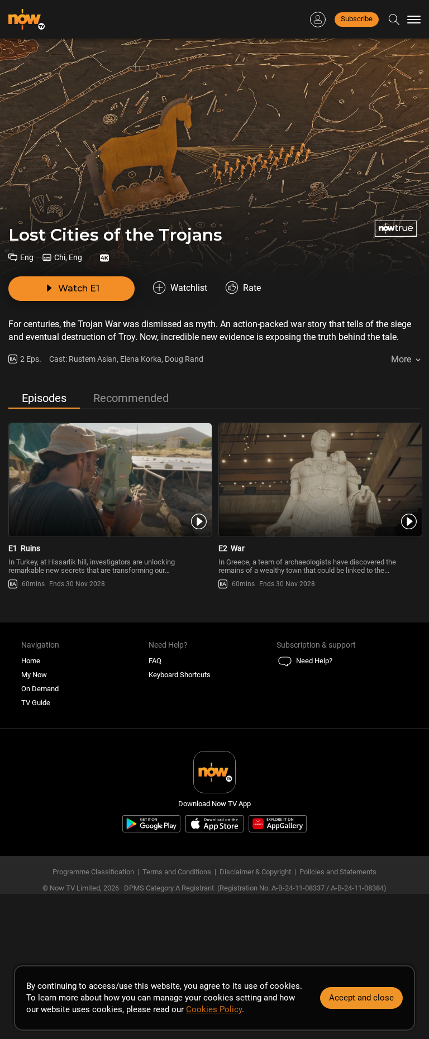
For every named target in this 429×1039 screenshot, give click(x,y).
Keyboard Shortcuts (180, 675)
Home (30, 661)
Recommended (131, 398)
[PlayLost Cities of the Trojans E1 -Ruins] (109, 480)
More (401, 359)
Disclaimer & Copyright (255, 872)
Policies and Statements (337, 872)
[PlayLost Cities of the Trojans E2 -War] (319, 480)
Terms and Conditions (176, 872)
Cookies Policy (214, 1009)
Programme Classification (93, 872)
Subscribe (357, 19)
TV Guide (35, 702)
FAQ (155, 661)
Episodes (44, 398)
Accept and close (361, 998)
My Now (34, 675)
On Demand (40, 688)
